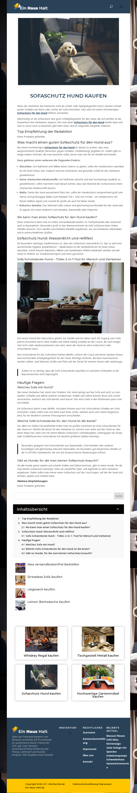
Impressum (105, 784)
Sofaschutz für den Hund (32, 113)
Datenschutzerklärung (85, 784)
